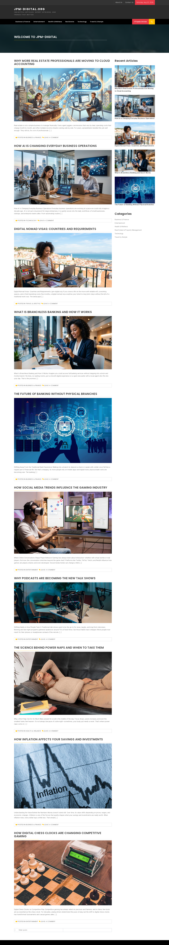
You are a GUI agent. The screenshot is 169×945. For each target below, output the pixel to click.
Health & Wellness (55, 22)
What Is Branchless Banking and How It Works (53, 312)
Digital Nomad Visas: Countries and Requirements (55, 229)
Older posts (23, 930)
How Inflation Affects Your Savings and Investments (58, 739)
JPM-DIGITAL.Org (29, 9)
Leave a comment (51, 137)
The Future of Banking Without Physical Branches (55, 394)
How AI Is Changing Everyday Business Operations (55, 146)
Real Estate (69, 22)
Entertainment (39, 22)
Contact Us (129, 2)
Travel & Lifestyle (96, 22)
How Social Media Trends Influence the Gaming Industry (60, 487)
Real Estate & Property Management (128, 230)
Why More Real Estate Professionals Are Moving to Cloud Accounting (62, 62)
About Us (119, 2)
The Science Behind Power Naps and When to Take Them (59, 647)
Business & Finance (23, 22)
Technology (82, 22)
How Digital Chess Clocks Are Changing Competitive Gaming (57, 834)
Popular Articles (141, 21)
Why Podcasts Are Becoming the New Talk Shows (54, 578)
